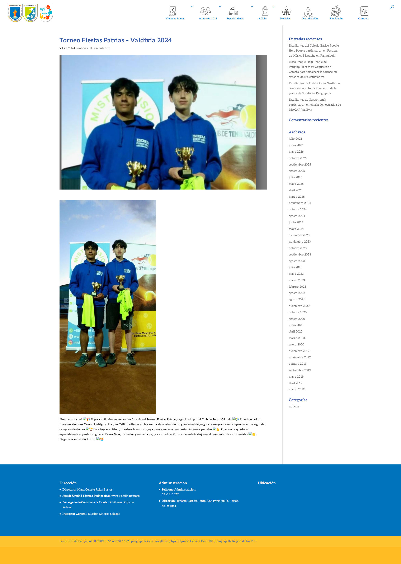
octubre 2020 (298, 312)
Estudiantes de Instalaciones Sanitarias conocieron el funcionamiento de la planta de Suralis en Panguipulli (314, 88)
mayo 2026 (296, 151)
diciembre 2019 (299, 351)
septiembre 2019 (300, 370)
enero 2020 (296, 344)
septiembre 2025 (300, 164)
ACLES (263, 18)
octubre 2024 (298, 209)
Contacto (363, 18)
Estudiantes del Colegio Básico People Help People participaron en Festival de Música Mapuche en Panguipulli (314, 50)
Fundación (336, 18)
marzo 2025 (297, 197)
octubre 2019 (298, 363)
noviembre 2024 (300, 203)
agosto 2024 (297, 216)
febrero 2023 (297, 286)
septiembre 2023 (300, 254)
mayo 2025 (296, 184)
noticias (82, 48)
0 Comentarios (99, 48)
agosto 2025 (297, 171)
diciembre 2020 (299, 306)
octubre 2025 (298, 158)
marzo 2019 (297, 389)
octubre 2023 (298, 248)
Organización (310, 18)
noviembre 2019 (300, 357)
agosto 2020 (297, 319)
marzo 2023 (297, 280)
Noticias (285, 18)
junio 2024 (296, 222)
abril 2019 (295, 383)
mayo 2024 (296, 229)
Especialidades (235, 18)
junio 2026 (296, 145)
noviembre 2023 (300, 241)
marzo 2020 (297, 338)
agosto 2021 (297, 299)
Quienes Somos (175, 18)
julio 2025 (295, 177)
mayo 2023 (296, 274)
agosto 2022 (297, 293)
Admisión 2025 (208, 18)
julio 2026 (295, 138)
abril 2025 (295, 190)
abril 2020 (295, 331)
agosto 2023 (297, 261)
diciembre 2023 (299, 235)
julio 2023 (295, 267)
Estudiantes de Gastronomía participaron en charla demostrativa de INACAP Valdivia (315, 104)
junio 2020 (296, 325)
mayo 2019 (296, 376)
